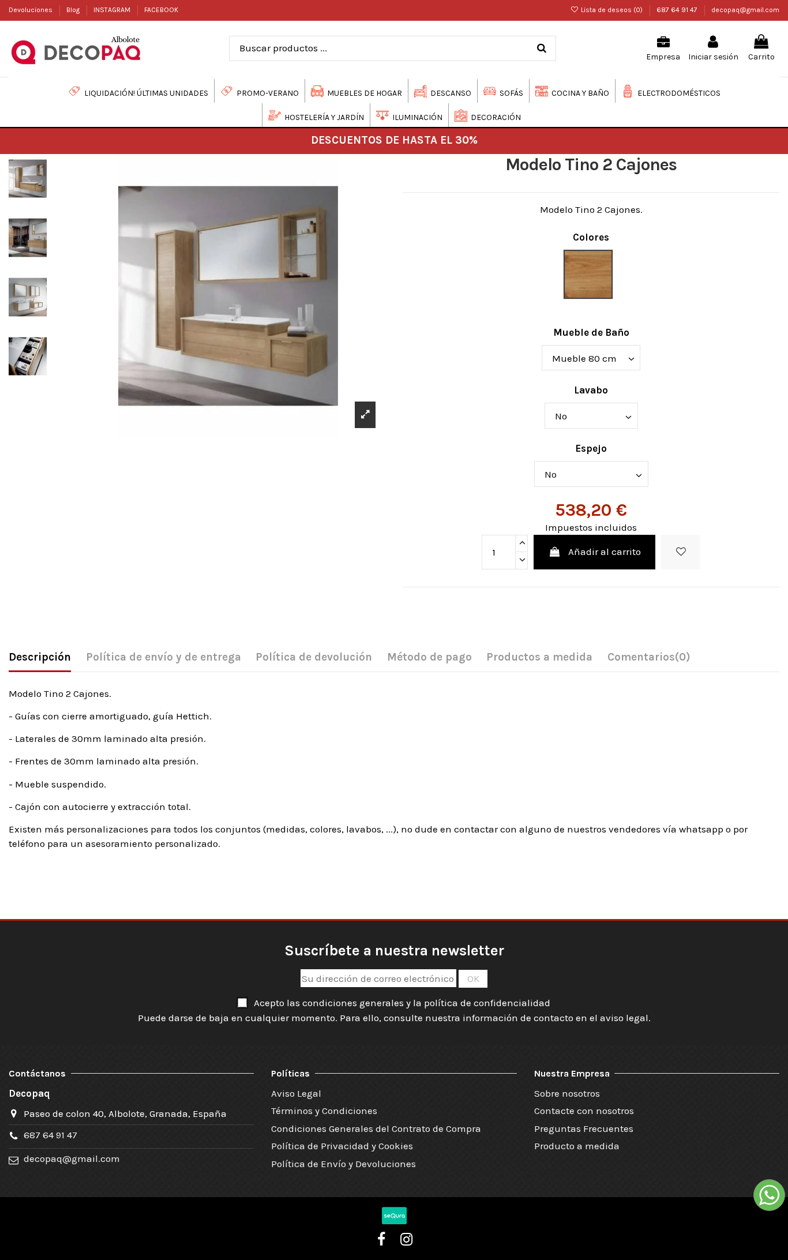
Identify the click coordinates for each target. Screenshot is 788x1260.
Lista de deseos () (611, 10)
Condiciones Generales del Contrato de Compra (376, 1128)
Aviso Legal (296, 1093)
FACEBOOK (161, 10)
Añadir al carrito (604, 551)
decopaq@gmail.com (745, 10)
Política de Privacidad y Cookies (342, 1146)
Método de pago (429, 657)
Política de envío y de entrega (163, 657)
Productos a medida (539, 657)
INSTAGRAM (112, 10)
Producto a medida (577, 1146)
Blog (73, 10)
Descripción (40, 657)
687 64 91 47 (677, 10)
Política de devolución (314, 657)
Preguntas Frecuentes (583, 1128)
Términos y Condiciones (324, 1110)
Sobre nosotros (567, 1093)
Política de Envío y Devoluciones (343, 1163)
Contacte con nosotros (584, 1110)
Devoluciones (31, 10)
